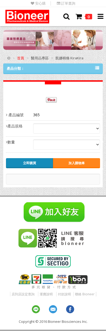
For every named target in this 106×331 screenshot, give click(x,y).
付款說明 (64, 294)
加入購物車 (76, 163)
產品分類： (15, 68)
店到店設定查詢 (23, 294)
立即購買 (29, 163)
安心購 (40, 3)
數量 (11, 142)
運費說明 (46, 294)
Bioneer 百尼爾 (27, 16)
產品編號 (15, 114)
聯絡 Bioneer (85, 294)
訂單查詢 (67, 3)
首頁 (20, 58)
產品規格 (15, 125)
